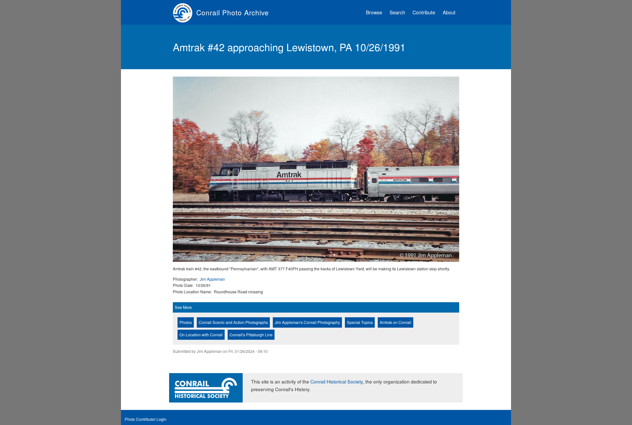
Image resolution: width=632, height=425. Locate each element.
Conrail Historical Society (336, 381)
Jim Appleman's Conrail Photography (307, 322)
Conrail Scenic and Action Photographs (233, 322)
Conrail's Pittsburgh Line (251, 335)
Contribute (424, 12)
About (449, 12)
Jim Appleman (212, 279)
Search (397, 12)
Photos (185, 322)
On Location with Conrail (201, 335)
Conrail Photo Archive (232, 12)
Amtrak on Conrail (395, 322)
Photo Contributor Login (145, 419)
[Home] (184, 12)
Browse (374, 12)
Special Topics (360, 322)
